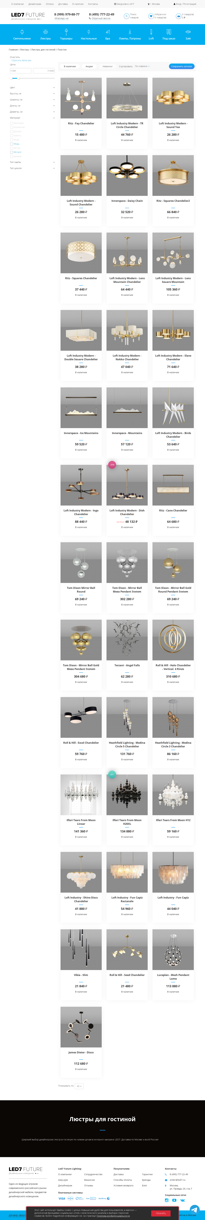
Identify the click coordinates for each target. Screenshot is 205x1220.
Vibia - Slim (81, 975)
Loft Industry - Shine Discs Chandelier (81, 899)
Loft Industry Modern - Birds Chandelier (173, 434)
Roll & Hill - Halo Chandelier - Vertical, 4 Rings (173, 667)
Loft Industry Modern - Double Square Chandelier (81, 357)
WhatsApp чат (62, 18)
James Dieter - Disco (81, 1052)
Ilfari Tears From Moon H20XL (127, 822)
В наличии (77, 3)
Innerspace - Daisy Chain (127, 201)
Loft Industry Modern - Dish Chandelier (127, 512)
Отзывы (88, 1185)
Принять (161, 1213)
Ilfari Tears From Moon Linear (81, 822)
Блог (144, 1185)
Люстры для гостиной (43, 49)
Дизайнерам (35, 3)
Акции (89, 66)
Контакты (93, 3)
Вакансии (89, 1179)
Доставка (63, 3)
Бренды (146, 1179)
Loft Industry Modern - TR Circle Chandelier (127, 125)
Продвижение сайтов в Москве (179, 1215)
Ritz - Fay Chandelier (81, 123)
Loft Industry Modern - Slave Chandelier (173, 357)
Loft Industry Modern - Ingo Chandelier (81, 512)
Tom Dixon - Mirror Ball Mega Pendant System (127, 589)
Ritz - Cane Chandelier (173, 510)
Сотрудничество (93, 1174)
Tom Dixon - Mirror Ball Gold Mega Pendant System (81, 667)
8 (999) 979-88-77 (66, 14)
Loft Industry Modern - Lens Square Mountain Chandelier (173, 281)
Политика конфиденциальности (113, 1215)
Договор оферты (18, 1215)
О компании (17, 3)
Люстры (24, 49)
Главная (13, 49)
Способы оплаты (123, 1179)
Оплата (49, 3)
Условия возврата (123, 1185)
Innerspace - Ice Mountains (81, 433)
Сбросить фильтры (21, 60)
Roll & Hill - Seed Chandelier (127, 975)
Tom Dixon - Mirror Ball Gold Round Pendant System (173, 589)
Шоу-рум (63, 1179)
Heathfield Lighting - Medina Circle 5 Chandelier (127, 744)
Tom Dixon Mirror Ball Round (81, 589)
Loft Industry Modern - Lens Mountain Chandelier (127, 280)
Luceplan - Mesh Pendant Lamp (173, 976)
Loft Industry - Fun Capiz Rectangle (127, 899)
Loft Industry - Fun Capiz (173, 897)
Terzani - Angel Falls (127, 665)
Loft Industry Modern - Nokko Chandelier (127, 357)
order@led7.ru (177, 1179)
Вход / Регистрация (186, 3)
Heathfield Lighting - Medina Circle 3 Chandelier (173, 744)
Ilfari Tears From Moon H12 (173, 820)
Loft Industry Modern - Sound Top (173, 125)
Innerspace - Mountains (127, 433)
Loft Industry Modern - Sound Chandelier (81, 202)
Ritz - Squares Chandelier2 (173, 201)
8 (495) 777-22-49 (101, 14)
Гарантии (147, 1174)
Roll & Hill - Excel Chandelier (81, 742)
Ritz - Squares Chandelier (81, 278)
